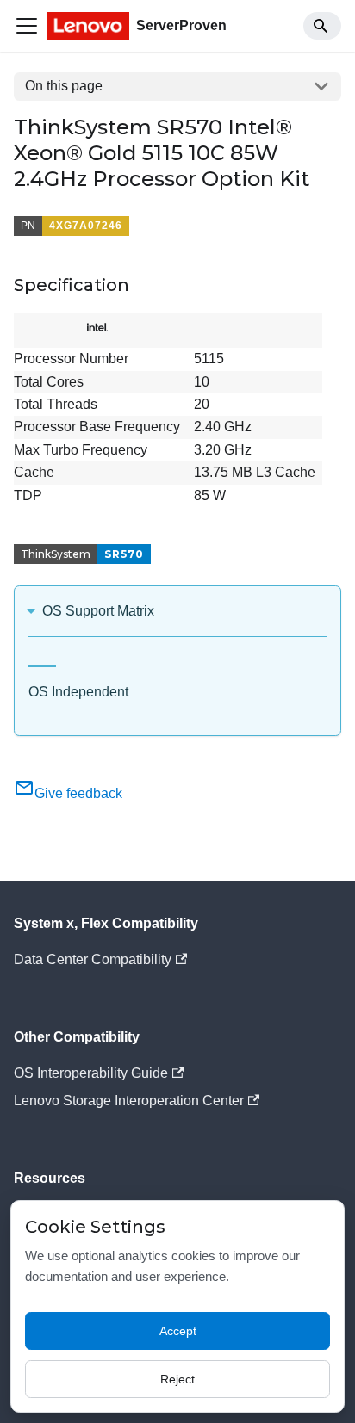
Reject (177, 1379)
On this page (64, 85)
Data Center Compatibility (92, 959)
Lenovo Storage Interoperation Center (129, 1100)
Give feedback (78, 793)
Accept (177, 1331)
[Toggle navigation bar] (27, 26)
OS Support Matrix (98, 610)
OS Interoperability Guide (91, 1073)
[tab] (42, 659)
